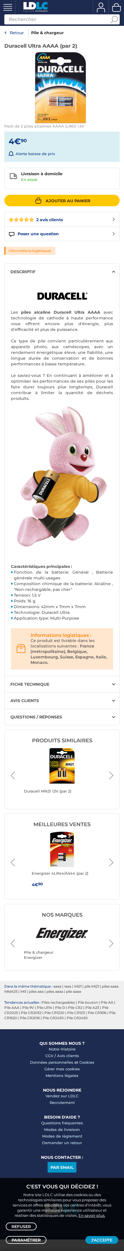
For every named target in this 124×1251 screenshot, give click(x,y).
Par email (62, 1167)
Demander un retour (62, 1142)
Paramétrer (26, 1240)
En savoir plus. (91, 1215)
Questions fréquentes (62, 1123)
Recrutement (62, 1102)
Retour (17, 32)
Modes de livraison (62, 1129)
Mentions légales (62, 1075)
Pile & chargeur (47, 32)
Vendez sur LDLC (62, 1096)
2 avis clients (49, 219)
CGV (49, 1055)
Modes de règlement (62, 1136)
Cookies (86, 1062)
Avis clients (68, 1055)
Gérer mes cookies (62, 1069)
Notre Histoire (62, 1049)
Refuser (21, 1226)
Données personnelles (51, 1062)
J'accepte (101, 1240)
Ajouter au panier (68, 200)
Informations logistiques (30, 250)
